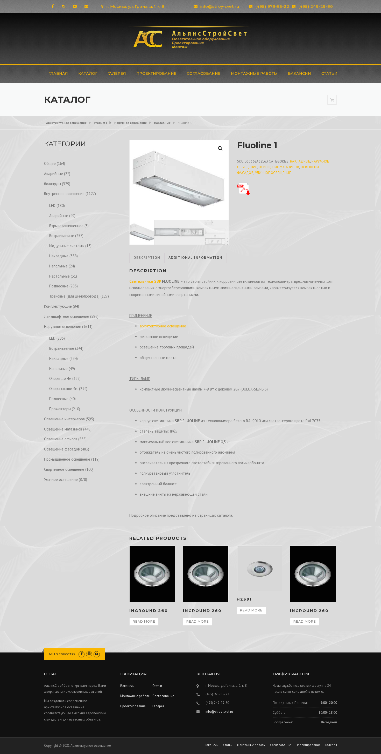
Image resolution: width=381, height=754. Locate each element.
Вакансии (299, 73)
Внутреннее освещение (64, 193)
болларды (52, 183)
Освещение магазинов (279, 167)
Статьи (329, 73)
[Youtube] (74, 6)
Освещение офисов (60, 438)
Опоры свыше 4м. (63, 388)
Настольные (59, 276)
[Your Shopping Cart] (332, 99)
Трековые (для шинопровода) (74, 296)
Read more (144, 621)
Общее (50, 163)
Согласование (204, 73)
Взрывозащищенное (66, 225)
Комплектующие (58, 306)
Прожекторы (60, 408)
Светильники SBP (145, 281)
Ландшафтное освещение (66, 316)
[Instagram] (63, 6)
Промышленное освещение (67, 459)
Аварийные (53, 173)
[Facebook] (52, 6)
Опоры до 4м (60, 378)
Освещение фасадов (62, 449)
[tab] (147, 258)
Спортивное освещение (64, 469)
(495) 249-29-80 (315, 6)
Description (146, 257)
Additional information (195, 257)
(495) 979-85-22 (272, 6)
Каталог (87, 73)
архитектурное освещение (163, 326)
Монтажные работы (254, 73)
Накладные (300, 161)
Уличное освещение (273, 173)
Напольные (58, 266)
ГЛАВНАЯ (58, 73)
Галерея (117, 73)
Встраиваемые (61, 235)
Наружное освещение (62, 326)
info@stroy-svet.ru (219, 6)
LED (52, 205)
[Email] (86, 6)
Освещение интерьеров (64, 418)
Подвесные (58, 286)
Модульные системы (66, 245)
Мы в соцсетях (62, 654)
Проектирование (156, 73)
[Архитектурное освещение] (190, 38)
